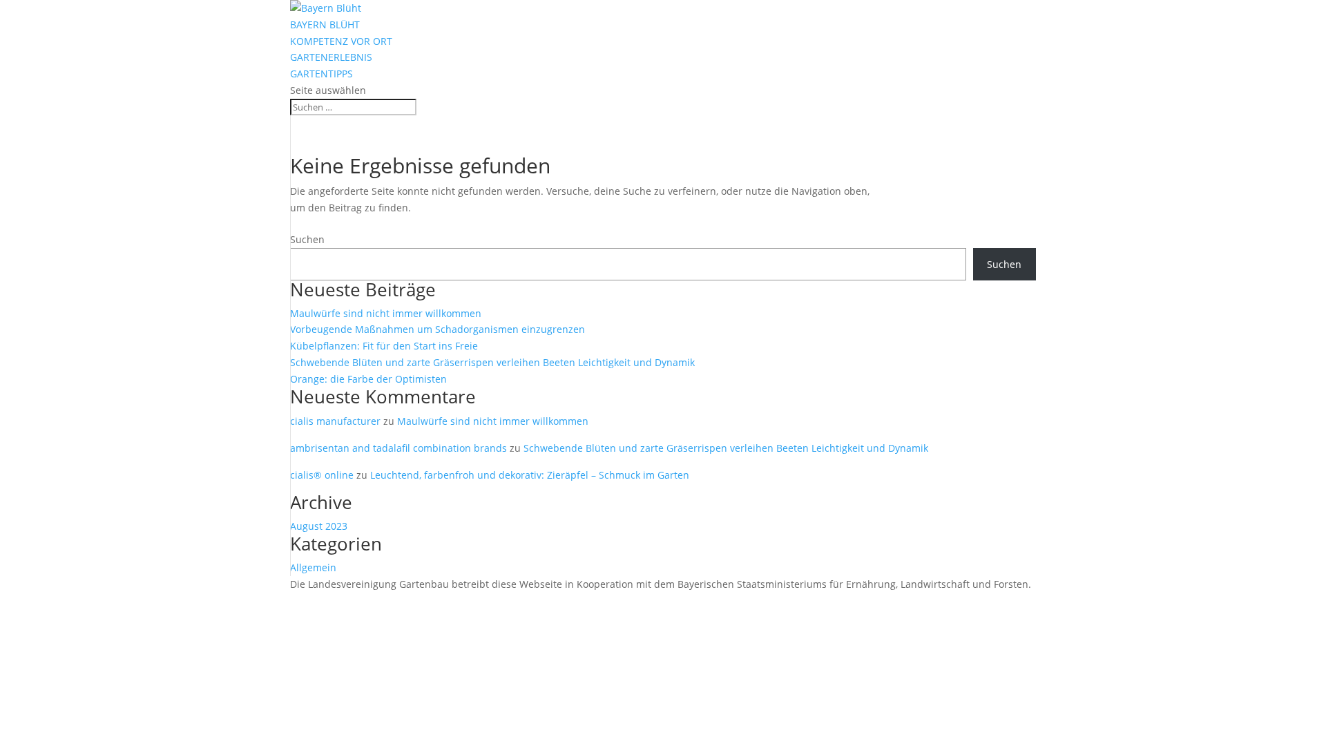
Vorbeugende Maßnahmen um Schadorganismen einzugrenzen (437, 329)
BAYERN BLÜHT (325, 24)
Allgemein (313, 567)
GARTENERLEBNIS (331, 57)
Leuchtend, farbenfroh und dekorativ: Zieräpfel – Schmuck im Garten (529, 474)
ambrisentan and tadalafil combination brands (398, 448)
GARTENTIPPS (321, 73)
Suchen (307, 239)
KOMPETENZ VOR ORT (341, 41)
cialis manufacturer (335, 421)
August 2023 (318, 526)
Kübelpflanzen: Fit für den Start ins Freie (384, 345)
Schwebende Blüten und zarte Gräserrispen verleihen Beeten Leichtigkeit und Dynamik (492, 362)
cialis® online (322, 474)
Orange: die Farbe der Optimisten (368, 378)
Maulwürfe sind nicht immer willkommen (385, 313)
